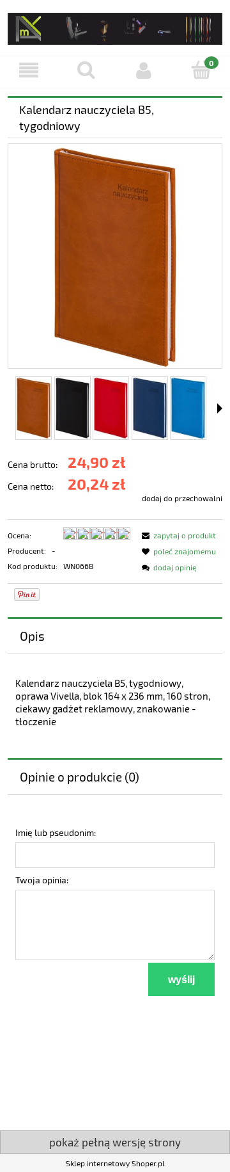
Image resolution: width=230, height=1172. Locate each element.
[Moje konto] (143, 70)
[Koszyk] (201, 69)
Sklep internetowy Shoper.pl (115, 1163)
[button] (28, 70)
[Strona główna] (115, 26)
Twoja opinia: (41, 879)
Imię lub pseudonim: (55, 832)
